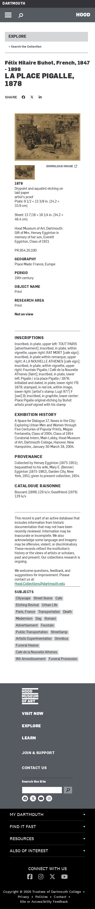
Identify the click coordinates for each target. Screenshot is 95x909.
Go (68, 790)
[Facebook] (29, 876)
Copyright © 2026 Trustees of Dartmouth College (42, 891)
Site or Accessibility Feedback (44, 901)
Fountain (47, 625)
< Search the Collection (25, 46)
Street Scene (43, 598)
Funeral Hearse (27, 645)
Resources (22, 838)
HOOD (83, 14)
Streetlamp (59, 632)
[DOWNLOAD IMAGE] (47, 137)
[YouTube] (64, 876)
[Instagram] (40, 876)
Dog (38, 619)
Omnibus (61, 639)
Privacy (23, 896)
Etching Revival (27, 605)
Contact (60, 896)
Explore (17, 37)
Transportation (49, 612)
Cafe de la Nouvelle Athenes (36, 652)
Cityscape (23, 598)
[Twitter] (52, 876)
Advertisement (27, 625)
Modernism (24, 619)
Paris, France (25, 612)
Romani (50, 619)
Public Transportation (32, 632)
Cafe (59, 598)
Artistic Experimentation (34, 639)
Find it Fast (23, 826)
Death (67, 612)
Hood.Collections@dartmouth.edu (40, 584)
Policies (41, 896)
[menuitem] (47, 815)
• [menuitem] (84, 891)
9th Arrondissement (31, 659)
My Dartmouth (27, 814)
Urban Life (49, 605)
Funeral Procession (63, 659)
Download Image (59, 166)
